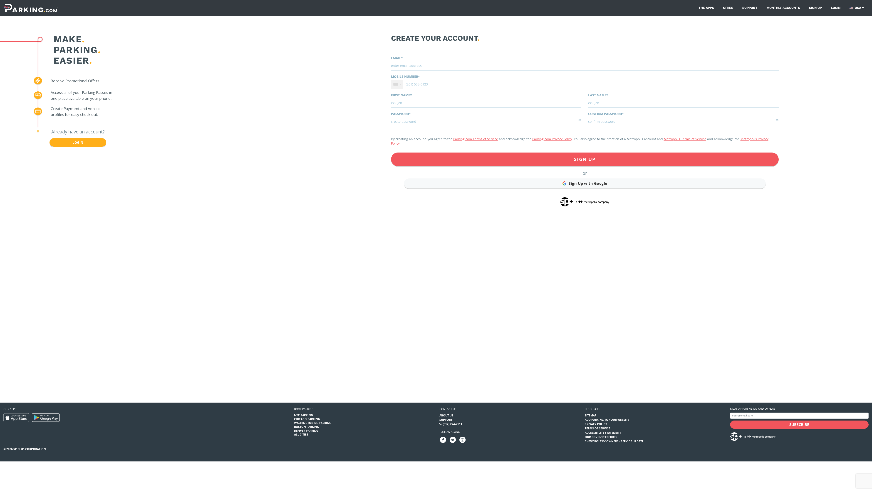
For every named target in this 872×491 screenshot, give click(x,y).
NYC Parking (303, 415)
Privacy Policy (596, 424)
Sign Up (585, 159)
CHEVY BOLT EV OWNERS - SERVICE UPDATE (614, 441)
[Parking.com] (31, 8)
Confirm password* (606, 114)
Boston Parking (306, 427)
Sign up (815, 8)
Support (749, 8)
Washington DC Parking (312, 423)
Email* (397, 58)
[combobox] (397, 84)
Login (835, 8)
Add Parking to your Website (607, 420)
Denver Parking (306, 431)
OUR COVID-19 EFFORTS (601, 437)
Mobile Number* (405, 76)
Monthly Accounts (783, 8)
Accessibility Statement (603, 433)
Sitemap (591, 415)
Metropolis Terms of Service (685, 139)
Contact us (447, 409)
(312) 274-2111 (452, 424)
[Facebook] (443, 439)
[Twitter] (452, 439)
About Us (446, 415)
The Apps (706, 8)
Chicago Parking (307, 419)
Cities (728, 8)
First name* (401, 95)
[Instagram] (462, 439)
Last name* (598, 95)
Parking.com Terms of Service (475, 139)
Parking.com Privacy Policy (552, 139)
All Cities (301, 434)
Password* (401, 114)
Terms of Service (597, 428)
